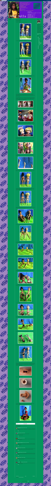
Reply (18, 440)
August (39, 38)
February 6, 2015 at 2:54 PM (26, 442)
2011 (38, 48)
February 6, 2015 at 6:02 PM (23, 452)
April (39, 40)
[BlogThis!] (24, 423)
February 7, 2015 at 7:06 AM (22, 457)
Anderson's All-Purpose (20, 442)
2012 (38, 47)
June (39, 39)
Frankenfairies (39, 43)
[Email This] (23, 423)
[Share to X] (25, 423)
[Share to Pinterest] (26, 423)
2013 (38, 46)
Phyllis (18, 457)
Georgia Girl (19, 452)
